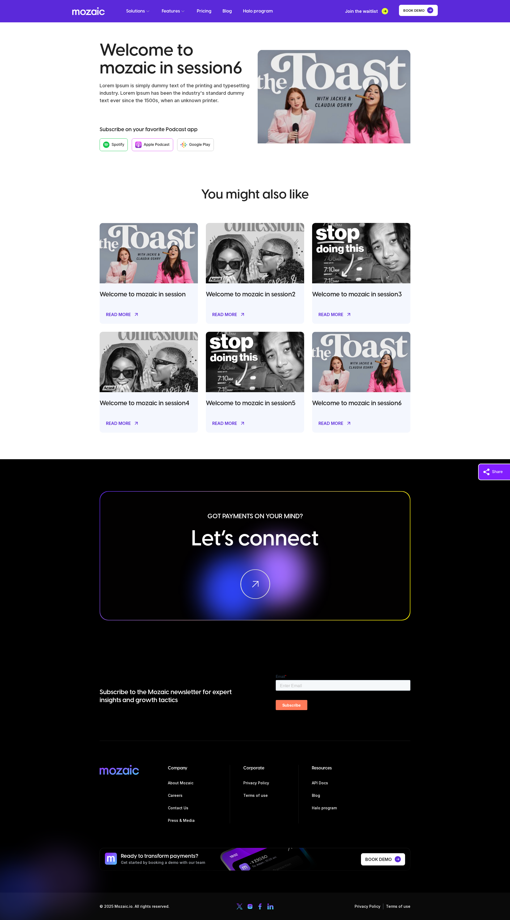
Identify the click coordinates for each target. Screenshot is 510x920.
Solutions (135, 11)
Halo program (258, 11)
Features (171, 11)
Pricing (204, 11)
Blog (227, 11)
